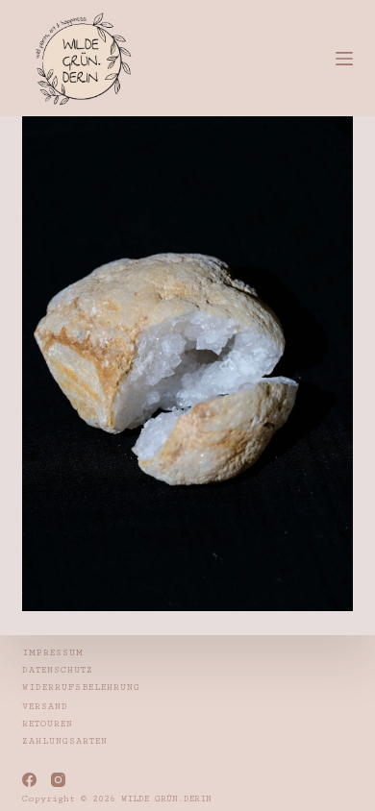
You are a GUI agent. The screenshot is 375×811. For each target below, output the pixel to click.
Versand (45, 706)
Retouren (47, 724)
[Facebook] (29, 780)
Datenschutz (57, 670)
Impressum (53, 653)
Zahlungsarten (65, 741)
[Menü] (344, 58)
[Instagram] (58, 780)
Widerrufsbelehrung (81, 687)
